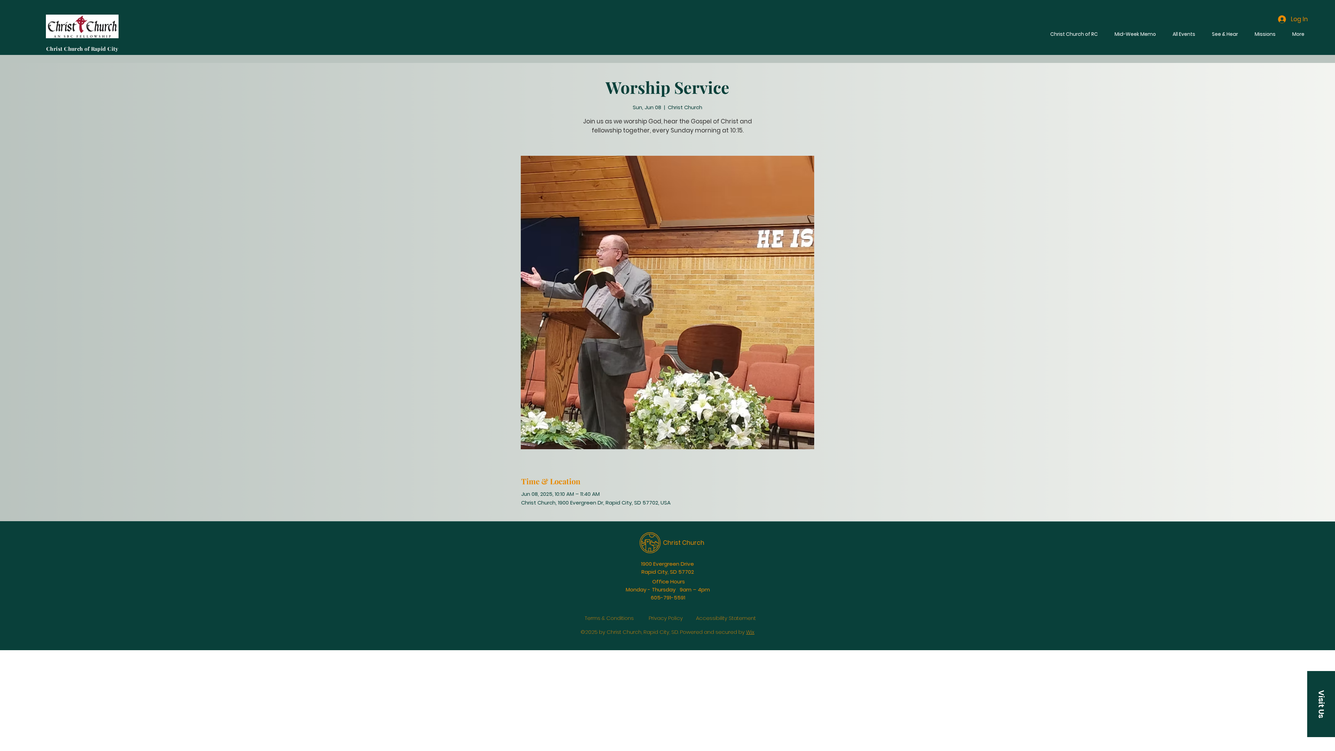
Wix (750, 632)
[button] (1321, 704)
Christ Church (683, 543)
